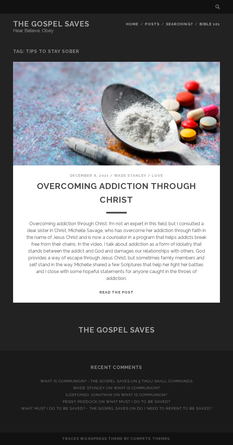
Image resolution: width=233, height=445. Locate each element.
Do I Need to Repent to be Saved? (174, 408)
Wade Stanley (130, 175)
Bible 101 (209, 24)
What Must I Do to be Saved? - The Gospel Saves (74, 408)
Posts (152, 24)
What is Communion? (137, 388)
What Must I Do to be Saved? (138, 401)
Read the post (116, 292)
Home (132, 24)
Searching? (179, 24)
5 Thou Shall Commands (165, 381)
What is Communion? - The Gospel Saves (85, 381)
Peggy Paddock (80, 401)
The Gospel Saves (51, 24)
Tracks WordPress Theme (92, 438)
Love (157, 175)
